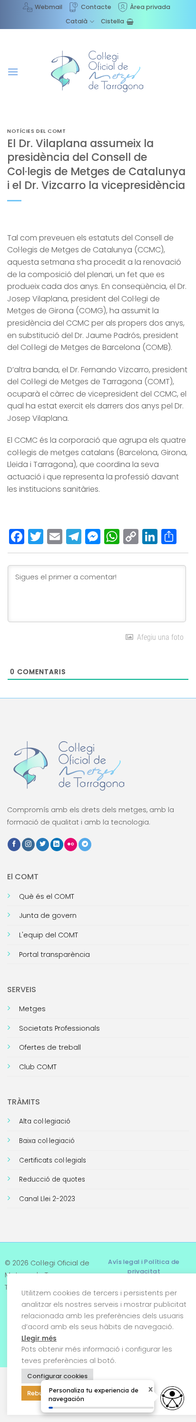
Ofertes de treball (50, 1047)
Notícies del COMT (36, 131)
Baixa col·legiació (47, 1140)
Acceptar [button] (111, 1393)
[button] (13, 71)
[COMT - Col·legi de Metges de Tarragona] (98, 71)
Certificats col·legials (52, 1160)
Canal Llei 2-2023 (47, 1198)
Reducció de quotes (52, 1179)
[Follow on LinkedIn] (56, 844)
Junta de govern (48, 915)
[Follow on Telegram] (84, 844)
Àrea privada (150, 7)
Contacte (96, 7)
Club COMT (38, 1067)
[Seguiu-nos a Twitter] (42, 844)
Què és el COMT (46, 896)
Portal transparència (54, 954)
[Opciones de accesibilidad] (172, 1398)
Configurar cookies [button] (57, 1376)
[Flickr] (70, 844)
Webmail (48, 7)
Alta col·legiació (44, 1121)
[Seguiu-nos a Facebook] (14, 844)
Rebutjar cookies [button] (53, 1393)
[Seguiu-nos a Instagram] (28, 844)
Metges (32, 1009)
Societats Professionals (59, 1028)
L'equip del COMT (48, 935)
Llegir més (39, 1338)
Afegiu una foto (158, 637)
